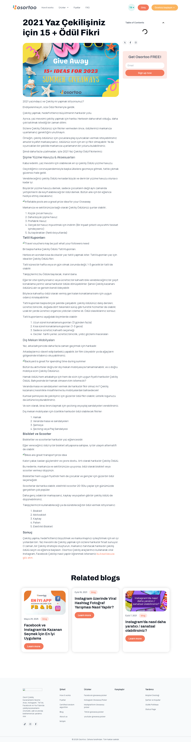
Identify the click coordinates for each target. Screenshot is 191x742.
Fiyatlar (77, 7)
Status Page (150, 709)
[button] (163, 23)
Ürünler (62, 7)
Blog (61, 712)
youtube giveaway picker (95, 716)
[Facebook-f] (36, 724)
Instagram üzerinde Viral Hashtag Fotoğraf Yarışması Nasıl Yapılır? (95, 602)
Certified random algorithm (67, 705)
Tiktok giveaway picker (94, 712)
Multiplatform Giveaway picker (94, 705)
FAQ (88, 7)
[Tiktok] (25, 724)
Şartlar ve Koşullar (152, 700)
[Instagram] (30, 724)
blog (44, 618)
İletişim (63, 721)
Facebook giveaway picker (95, 695)
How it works (48, 7)
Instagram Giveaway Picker (95, 700)
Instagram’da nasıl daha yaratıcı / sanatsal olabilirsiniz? (145, 626)
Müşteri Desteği (152, 695)
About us (63, 716)
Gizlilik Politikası (152, 704)
